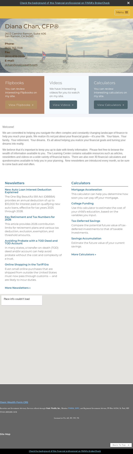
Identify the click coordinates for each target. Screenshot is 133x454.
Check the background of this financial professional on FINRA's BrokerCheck (65, 3)
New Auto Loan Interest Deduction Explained (28, 191)
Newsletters (14, 183)
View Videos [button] (61, 104)
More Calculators (83, 254)
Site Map (5, 434)
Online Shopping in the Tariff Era (27, 264)
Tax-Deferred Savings (85, 220)
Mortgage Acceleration (86, 189)
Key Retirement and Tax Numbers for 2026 (30, 218)
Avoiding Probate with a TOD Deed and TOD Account (31, 242)
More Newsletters (18, 287)
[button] (122, 12)
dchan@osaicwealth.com (21, 64)
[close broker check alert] (128, 3)
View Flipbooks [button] (19, 104)
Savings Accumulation (86, 238)
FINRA (71, 408)
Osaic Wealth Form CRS (14, 402)
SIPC (77, 408)
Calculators (80, 183)
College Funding (82, 203)
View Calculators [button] (109, 104)
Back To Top (119, 445)
